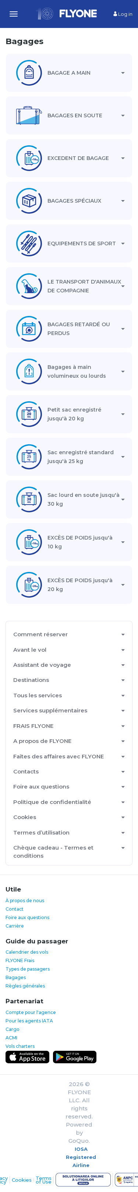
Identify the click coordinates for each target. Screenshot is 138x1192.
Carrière (15, 926)
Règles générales (25, 986)
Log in (124, 14)
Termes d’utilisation (41, 832)
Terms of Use (44, 1180)
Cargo (13, 1029)
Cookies (24, 817)
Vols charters (20, 1046)
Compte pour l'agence (31, 1012)
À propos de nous (25, 900)
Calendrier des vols (27, 952)
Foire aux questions (41, 786)
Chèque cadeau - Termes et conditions (53, 851)
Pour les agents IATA (29, 1021)
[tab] (69, 73)
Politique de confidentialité (52, 801)
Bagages (16, 977)
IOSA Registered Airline (81, 1157)
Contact (15, 909)
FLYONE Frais (20, 960)
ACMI (11, 1037)
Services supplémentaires (50, 710)
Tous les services (37, 695)
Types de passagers (28, 969)
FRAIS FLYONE (33, 725)
